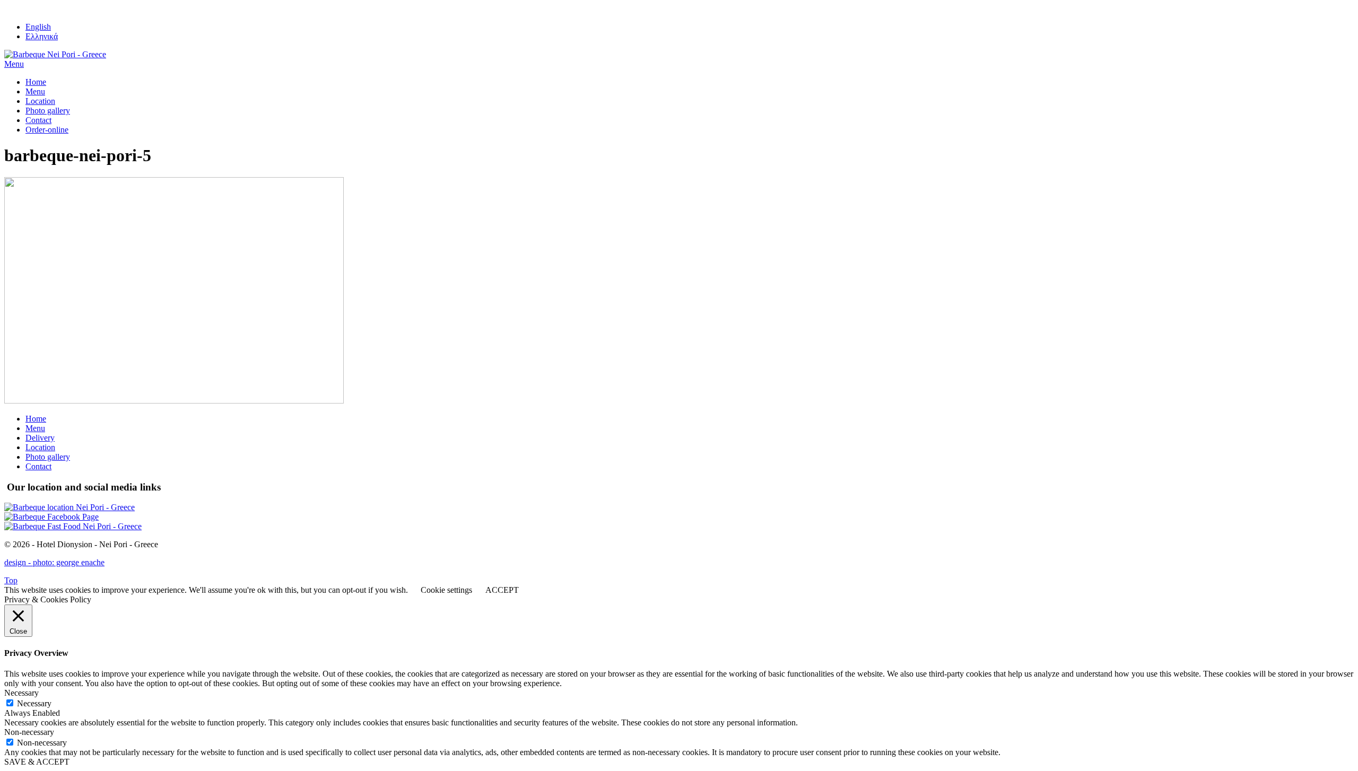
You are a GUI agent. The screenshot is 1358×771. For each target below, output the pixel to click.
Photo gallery (47, 110)
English (38, 26)
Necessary (34, 703)
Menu (35, 91)
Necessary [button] (21, 692)
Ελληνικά (41, 36)
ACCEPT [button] (502, 589)
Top (11, 580)
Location (40, 101)
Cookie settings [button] (446, 589)
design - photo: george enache (54, 562)
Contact (38, 120)
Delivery (40, 437)
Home (35, 81)
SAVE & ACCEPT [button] (36, 761)
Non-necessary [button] (29, 732)
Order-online (46, 129)
